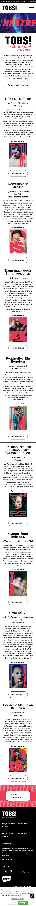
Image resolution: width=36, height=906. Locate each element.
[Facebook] (10, 871)
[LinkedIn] (23, 871)
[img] (9, 7)
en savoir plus (18, 173)
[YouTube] (16, 871)
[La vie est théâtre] (18, 879)
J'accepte (23, 903)
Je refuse (12, 903)
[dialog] (18, 896)
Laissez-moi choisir (17, 898)
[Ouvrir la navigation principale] (32, 8)
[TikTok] (29, 871)
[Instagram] (4, 871)
